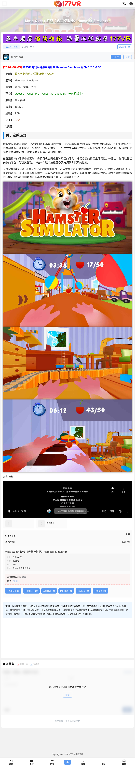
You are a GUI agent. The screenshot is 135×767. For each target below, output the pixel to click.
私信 (128, 57)
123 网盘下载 (100, 591)
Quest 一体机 (11, 47)
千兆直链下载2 (31, 591)
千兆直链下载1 (13, 591)
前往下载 (126, 47)
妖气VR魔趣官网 (75, 754)
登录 (15, 581)
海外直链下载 (49, 591)
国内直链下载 (66, 591)
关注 (117, 57)
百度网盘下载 (83, 591)
